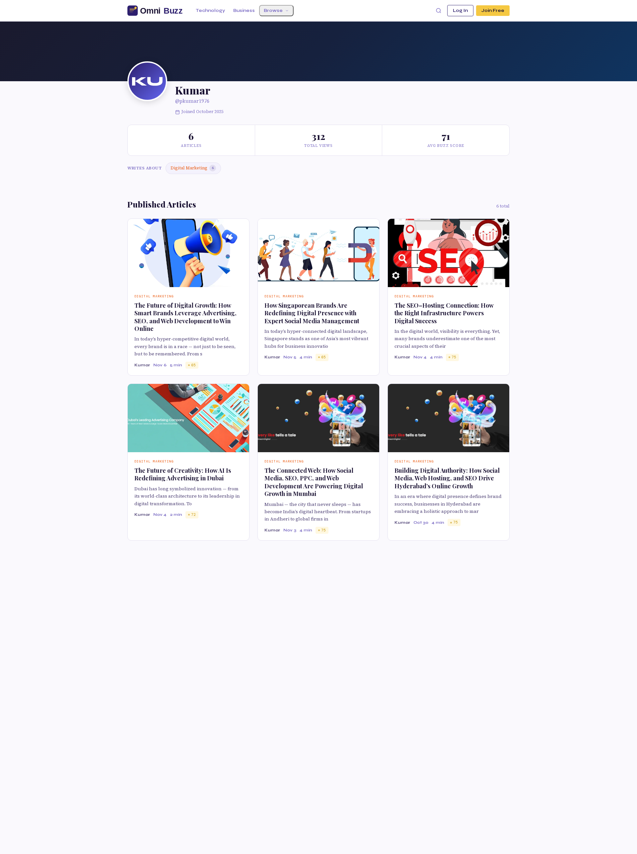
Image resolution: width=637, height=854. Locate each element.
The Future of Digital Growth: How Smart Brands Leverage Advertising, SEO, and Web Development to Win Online (185, 317)
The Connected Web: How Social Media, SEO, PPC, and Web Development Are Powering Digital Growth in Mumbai (313, 482)
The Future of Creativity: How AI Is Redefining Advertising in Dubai (182, 474)
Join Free (492, 10)
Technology (210, 10)
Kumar (142, 365)
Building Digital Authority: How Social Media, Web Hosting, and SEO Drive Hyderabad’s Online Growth (447, 478)
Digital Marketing (192, 168)
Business (244, 10)
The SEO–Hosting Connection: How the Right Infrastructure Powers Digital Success (443, 313)
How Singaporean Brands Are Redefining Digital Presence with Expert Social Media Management (311, 313)
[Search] (439, 11)
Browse (273, 10)
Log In (460, 10)
